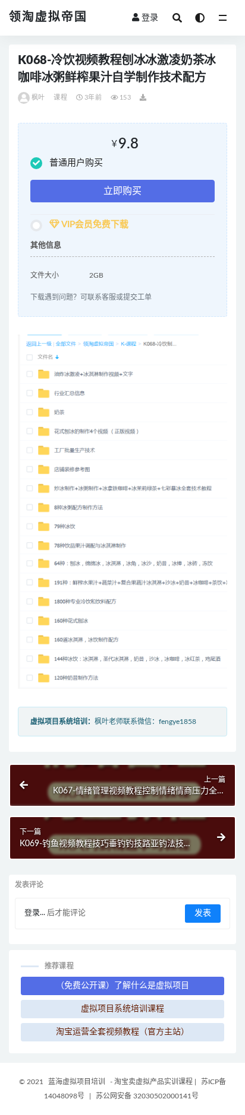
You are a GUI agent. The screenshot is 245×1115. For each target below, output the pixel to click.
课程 (60, 97)
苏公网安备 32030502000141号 (147, 1096)
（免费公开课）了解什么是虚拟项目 (122, 985)
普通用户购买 (76, 162)
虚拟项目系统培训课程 (122, 1009)
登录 (150, 18)
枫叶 (38, 97)
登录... (34, 913)
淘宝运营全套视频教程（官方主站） (122, 1032)
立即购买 (122, 191)
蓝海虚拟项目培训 (76, 1081)
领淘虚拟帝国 (48, 17)
